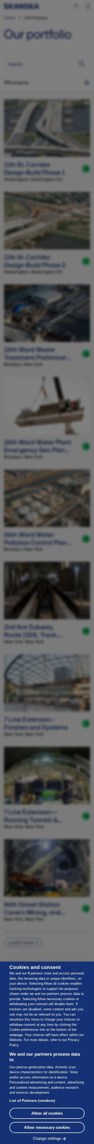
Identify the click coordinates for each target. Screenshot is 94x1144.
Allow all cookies (47, 1113)
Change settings (47, 1138)
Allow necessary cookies (47, 1127)
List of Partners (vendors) (32, 1100)
